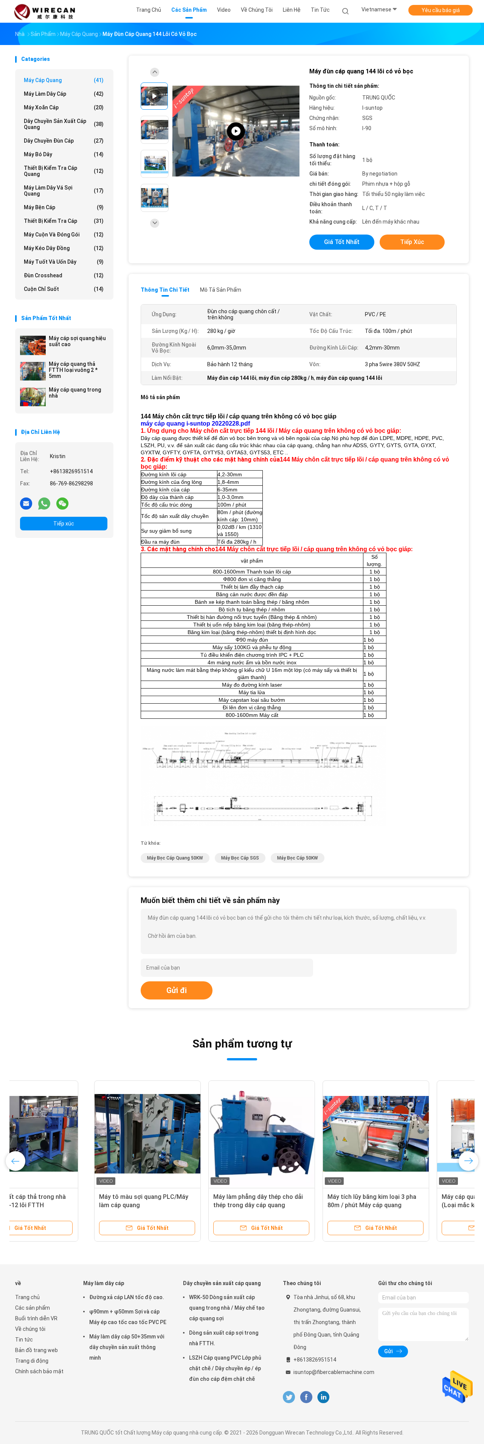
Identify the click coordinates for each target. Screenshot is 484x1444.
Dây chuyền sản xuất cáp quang (64, 124)
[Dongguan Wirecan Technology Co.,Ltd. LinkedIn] (323, 1397)
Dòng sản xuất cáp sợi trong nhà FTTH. (223, 1338)
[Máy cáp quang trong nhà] (33, 397)
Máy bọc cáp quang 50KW (175, 858)
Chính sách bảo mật (39, 1371)
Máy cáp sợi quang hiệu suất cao (77, 341)
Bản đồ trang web (36, 1350)
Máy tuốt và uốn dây (64, 262)
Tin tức (24, 1340)
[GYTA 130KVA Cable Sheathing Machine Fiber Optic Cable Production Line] (235, 131)
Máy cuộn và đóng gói (64, 235)
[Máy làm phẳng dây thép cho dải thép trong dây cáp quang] (183, 1134)
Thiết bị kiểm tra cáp (64, 221)
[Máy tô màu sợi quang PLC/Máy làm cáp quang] (68, 1134)
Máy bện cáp (64, 207)
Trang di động (31, 1361)
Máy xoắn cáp (64, 107)
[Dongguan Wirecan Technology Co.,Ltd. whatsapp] (44, 503)
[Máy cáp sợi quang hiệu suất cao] (33, 345)
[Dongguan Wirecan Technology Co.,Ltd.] (44, 11)
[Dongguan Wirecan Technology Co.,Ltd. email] (26, 503)
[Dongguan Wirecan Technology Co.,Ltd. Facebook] (306, 1397)
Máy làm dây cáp (64, 94)
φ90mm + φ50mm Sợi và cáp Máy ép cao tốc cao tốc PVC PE (127, 1317)
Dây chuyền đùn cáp (64, 141)
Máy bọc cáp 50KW (297, 858)
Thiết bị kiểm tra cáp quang (64, 171)
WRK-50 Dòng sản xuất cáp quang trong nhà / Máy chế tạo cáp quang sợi (227, 1307)
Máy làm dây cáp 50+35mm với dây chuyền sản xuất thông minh (126, 1347)
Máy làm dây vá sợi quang (64, 191)
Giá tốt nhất (342, 242)
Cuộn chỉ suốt (64, 289)
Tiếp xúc (63, 524)
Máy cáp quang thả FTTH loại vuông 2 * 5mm (73, 370)
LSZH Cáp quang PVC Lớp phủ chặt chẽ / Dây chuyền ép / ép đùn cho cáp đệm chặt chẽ (225, 1368)
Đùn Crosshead (64, 275)
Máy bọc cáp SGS (240, 858)
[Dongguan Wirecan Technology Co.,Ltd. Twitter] (289, 1397)
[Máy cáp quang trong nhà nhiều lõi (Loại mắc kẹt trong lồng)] (411, 1134)
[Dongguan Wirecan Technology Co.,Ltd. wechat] (62, 503)
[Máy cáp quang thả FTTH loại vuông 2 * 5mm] (33, 371)
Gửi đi (176, 990)
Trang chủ (27, 1297)
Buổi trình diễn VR (36, 1318)
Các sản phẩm (32, 1308)
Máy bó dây (64, 154)
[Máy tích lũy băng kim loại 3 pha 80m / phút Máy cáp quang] (297, 1134)
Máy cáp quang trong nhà (75, 393)
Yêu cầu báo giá (441, 10)
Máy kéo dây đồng (64, 248)
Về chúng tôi (30, 1329)
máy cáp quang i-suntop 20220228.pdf (195, 423)
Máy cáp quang (64, 80)
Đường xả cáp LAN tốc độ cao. (126, 1297)
